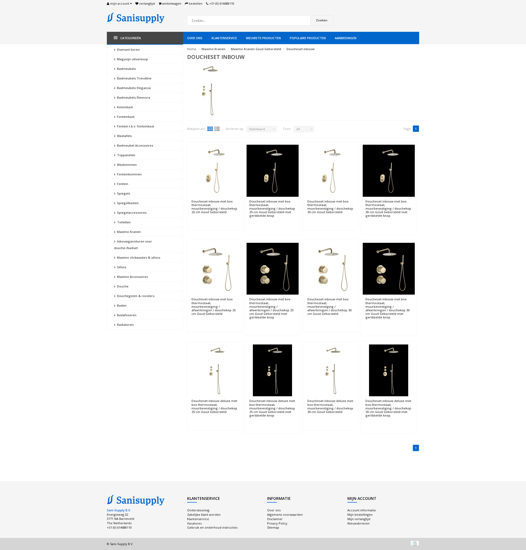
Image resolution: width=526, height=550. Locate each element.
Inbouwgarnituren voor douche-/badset (133, 244)
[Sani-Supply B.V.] (135, 17)
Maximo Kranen (128, 232)
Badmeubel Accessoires (134, 145)
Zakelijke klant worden (204, 514)
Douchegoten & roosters (135, 296)
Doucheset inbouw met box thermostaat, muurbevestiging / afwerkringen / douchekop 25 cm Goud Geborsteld (213, 306)
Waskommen (126, 165)
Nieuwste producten (263, 38)
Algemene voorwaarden (285, 514)
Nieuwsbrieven (358, 523)
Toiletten (123, 222)
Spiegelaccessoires (131, 212)
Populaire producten (308, 38)
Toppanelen (125, 155)
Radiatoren (125, 325)
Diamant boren (128, 49)
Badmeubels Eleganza (133, 88)
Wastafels (124, 136)
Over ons (194, 38)
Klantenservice (224, 38)
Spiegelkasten (127, 203)
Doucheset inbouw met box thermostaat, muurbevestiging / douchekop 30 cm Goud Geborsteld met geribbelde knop (388, 208)
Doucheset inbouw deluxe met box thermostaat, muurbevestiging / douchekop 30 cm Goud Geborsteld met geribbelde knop (388, 408)
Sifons (121, 267)
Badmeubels (126, 69)
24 (297, 129)
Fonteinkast (125, 117)
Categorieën (130, 38)
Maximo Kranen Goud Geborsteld (256, 49)
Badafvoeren (126, 315)
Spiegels (123, 193)
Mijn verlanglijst (358, 519)
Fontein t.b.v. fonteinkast (135, 126)
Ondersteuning (198, 510)
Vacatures (194, 523)
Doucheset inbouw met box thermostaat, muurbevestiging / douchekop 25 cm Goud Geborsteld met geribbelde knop (272, 208)
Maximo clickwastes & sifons (138, 257)
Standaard (257, 129)
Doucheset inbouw (301, 49)
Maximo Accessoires (132, 277)
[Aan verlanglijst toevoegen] (215, 198)
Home (191, 49)
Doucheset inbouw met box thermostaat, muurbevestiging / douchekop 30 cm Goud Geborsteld (330, 206)
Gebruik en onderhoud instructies (212, 527)
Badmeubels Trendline (133, 78)
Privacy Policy (277, 523)
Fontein (122, 184)
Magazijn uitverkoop (132, 59)
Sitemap (273, 527)
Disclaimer (275, 519)
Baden (121, 305)
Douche (122, 286)
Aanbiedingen (345, 38)
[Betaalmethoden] (414, 543)
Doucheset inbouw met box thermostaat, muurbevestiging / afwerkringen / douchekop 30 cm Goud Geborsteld (329, 306)
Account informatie (361, 510)
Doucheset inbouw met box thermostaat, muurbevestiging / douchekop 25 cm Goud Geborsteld (214, 206)
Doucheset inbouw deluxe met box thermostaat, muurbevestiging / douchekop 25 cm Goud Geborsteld (214, 406)
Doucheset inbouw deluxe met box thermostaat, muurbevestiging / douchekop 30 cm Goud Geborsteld (330, 406)
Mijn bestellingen (360, 514)
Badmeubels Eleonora (133, 97)
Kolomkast (124, 107)
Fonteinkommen (129, 174)
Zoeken (321, 20)
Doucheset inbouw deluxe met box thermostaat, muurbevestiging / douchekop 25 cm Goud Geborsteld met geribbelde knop (272, 408)
